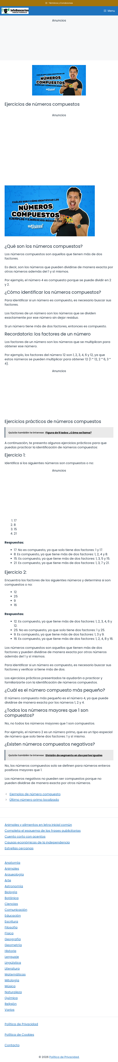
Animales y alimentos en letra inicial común (38, 825)
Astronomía (14, 886)
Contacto (12, 1045)
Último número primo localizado (34, 800)
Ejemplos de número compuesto (35, 794)
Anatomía (12, 862)
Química (11, 998)
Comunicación (16, 910)
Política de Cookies (19, 1034)
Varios (9, 1010)
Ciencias (11, 904)
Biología (11, 892)
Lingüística (13, 962)
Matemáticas (15, 974)
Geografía (13, 939)
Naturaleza (13, 992)
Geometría (13, 945)
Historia (10, 951)
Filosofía (11, 927)
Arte (8, 880)
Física (9, 933)
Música (10, 986)
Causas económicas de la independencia (37, 842)
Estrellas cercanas (19, 848)
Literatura (12, 968)
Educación (13, 915)
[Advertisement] (59, 40)
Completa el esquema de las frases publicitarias (43, 830)
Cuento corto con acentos (25, 836)
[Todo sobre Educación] (15, 10)
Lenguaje (12, 957)
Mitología (12, 980)
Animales (12, 868)
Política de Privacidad (21, 1024)
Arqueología (14, 874)
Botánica (12, 898)
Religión (11, 1004)
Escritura (11, 921)
